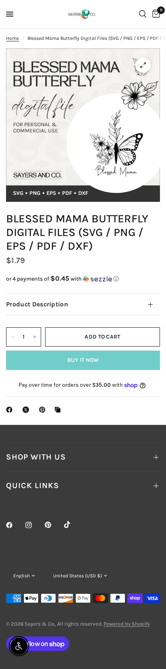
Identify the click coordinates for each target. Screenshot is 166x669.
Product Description (37, 304)
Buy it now (83, 360)
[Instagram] (34, 525)
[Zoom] (143, 65)
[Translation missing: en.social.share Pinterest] (44, 410)
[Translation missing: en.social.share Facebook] (11, 410)
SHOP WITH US (36, 457)
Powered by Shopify (127, 624)
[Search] (142, 14)
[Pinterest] (53, 525)
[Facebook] (15, 525)
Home (12, 38)
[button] (83, 279)
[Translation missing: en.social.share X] (27, 410)
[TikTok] (73, 525)
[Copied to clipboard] (59, 410)
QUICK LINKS (32, 485)
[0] (154, 14)
